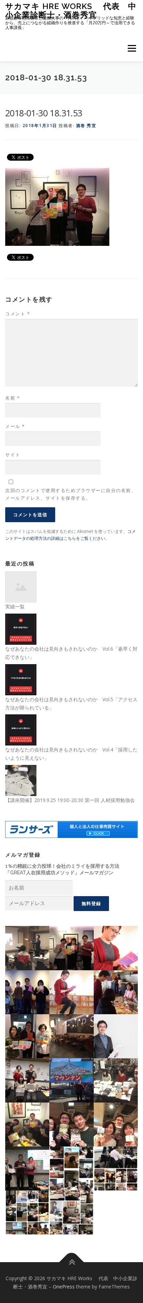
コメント (17, 314)
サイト (12, 455)
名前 (12, 398)
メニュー (132, 48)
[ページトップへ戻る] (71, 1262)
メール (15, 426)
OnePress (64, 1286)
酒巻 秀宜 (86, 125)
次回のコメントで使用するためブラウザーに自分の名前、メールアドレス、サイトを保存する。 (70, 494)
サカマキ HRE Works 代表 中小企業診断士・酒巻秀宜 (70, 10)
